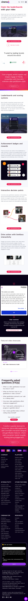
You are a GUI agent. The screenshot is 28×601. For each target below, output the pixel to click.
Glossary (17, 527)
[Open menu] (26, 2)
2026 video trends (19, 532)
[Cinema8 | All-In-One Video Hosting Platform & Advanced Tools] (5, 2)
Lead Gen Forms (5, 497)
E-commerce (4, 525)
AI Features (17, 512)
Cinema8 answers (19, 528)
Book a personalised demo (14, 41)
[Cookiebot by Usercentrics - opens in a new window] (21, 287)
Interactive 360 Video (6, 486)
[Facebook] (6, 597)
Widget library (18, 486)
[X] (5, 597)
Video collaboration (5, 500)
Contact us (14, 419)
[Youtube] (10, 597)
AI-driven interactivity (6, 502)
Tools (16, 504)
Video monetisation (19, 466)
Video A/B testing (19, 475)
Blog (16, 520)
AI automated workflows (20, 471)
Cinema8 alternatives (20, 530)
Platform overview (19, 457)
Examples (17, 518)
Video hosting (18, 459)
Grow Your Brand (5, 531)
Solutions (17, 502)
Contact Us (13, 86)
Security (3, 462)
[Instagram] (8, 597)
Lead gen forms (4, 538)
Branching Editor (18, 491)
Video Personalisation (6, 490)
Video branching (4, 488)
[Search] (19, 2)
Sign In (22, 2)
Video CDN (17, 478)
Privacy (13, 581)
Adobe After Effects (19, 493)
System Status (4, 464)
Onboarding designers (6, 521)
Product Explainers (5, 535)
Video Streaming (19, 476)
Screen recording (19, 468)
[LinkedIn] (3, 597)
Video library (18, 461)
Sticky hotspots (4, 504)
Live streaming (18, 462)
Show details (21, 308)
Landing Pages (18, 500)
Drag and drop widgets (20, 484)
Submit (14, 564)
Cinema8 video (4, 459)
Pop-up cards (4, 498)
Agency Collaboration (6, 537)
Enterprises (3, 518)
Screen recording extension (5, 467)
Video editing (18, 469)
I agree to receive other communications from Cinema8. (13, 560)
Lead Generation (5, 533)
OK (14, 312)
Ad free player (18, 464)
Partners (17, 525)
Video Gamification (5, 491)
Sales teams (4, 523)
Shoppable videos (5, 493)
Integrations (17, 488)
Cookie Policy (18, 581)
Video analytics (18, 473)
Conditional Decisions (20, 498)
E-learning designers (5, 520)
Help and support (19, 521)
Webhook (17, 497)
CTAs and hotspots (5, 495)
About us (3, 457)
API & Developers (19, 523)
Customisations (18, 490)
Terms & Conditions (6, 581)
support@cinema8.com (7, 586)
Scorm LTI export (19, 495)
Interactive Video (5, 484)
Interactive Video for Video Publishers (19, 506)
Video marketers (4, 527)
